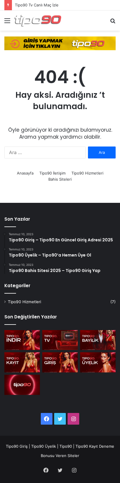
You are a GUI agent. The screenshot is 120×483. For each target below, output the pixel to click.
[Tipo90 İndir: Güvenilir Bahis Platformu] (22, 340)
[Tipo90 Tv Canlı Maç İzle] (60, 340)
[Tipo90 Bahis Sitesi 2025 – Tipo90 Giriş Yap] (22, 385)
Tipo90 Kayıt (86, 446)
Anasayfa (25, 173)
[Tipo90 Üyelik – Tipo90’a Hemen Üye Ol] (98, 362)
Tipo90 (65, 446)
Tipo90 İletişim (52, 173)
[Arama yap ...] (113, 22)
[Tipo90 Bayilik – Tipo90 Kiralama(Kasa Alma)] (98, 340)
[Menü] (7, 22)
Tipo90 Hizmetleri (87, 173)
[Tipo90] (38, 21)
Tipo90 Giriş (17, 446)
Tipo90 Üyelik (43, 446)
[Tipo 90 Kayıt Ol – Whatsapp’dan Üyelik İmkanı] (22, 362)
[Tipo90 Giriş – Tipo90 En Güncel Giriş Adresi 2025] (60, 362)
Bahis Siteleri (60, 179)
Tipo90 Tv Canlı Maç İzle (37, 5)
